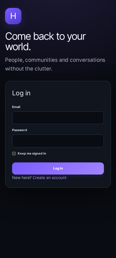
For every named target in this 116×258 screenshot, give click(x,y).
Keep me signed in (32, 153)
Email (16, 107)
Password (19, 130)
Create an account (49, 177)
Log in (58, 168)
